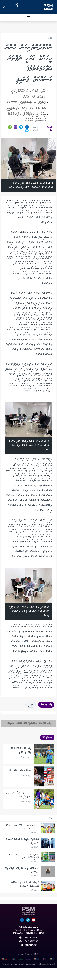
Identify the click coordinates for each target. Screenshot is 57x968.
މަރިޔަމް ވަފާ (49, 129)
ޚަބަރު (50, 38)
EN (4, 6)
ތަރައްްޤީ (30, 705)
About (20, 954)
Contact (28, 954)
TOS (36, 954)
